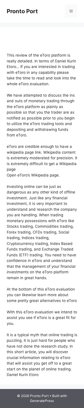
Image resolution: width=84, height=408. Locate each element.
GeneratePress (42, 401)
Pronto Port (22, 11)
